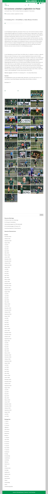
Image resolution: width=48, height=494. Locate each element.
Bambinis (6, 435)
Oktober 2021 (7, 336)
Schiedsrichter (7, 468)
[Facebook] (35, 3)
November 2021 (8, 334)
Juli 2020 (6, 365)
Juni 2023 (7, 295)
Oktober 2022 (7, 312)
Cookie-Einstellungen (32, 492)
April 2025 (7, 250)
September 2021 (8, 338)
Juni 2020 (7, 367)
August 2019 (7, 387)
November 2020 (8, 357)
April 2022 (7, 324)
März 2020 (7, 373)
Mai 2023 (6, 297)
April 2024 (7, 275)
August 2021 (7, 340)
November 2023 (8, 285)
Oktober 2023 (7, 287)
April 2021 (7, 348)
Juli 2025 (6, 244)
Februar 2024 (7, 279)
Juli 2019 (6, 389)
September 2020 (8, 361)
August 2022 (7, 316)
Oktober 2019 (7, 383)
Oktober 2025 (7, 238)
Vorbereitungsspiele (9, 486)
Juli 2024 (6, 269)
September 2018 (8, 410)
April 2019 (7, 395)
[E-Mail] (40, 3)
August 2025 (7, 242)
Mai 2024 (6, 273)
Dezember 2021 (8, 332)
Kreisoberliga (7, 455)
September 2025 (8, 240)
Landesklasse (7, 457)
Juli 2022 (6, 318)
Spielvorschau (7, 474)
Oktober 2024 (7, 263)
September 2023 (8, 289)
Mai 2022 (6, 322)
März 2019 (7, 397)
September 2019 (8, 385)
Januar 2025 (7, 257)
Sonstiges (6, 470)
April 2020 (7, 371)
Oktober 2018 (7, 408)
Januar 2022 (7, 330)
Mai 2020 (6, 369)
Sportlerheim (7, 478)
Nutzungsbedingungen (20, 492)
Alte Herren (7, 429)
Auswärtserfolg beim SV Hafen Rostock (13, 228)
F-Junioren (7, 445)
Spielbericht (7, 472)
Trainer (6, 480)
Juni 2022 (7, 320)
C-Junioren (7, 437)
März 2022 (7, 326)
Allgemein (7, 427)
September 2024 (8, 265)
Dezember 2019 (8, 379)
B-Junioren (7, 431)
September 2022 (8, 314)
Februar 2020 (7, 375)
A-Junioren (7, 425)
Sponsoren (7, 476)
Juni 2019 (7, 391)
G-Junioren (7, 449)
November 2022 (8, 310)
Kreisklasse (7, 451)
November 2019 (8, 381)
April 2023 (7, 299)
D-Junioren (7, 441)
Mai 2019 (6, 393)
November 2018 (8, 406)
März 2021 (7, 350)
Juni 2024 (7, 271)
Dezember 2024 (8, 259)
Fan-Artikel (7, 447)
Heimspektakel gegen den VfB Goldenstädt (13, 224)
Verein (6, 484)
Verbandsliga (7, 482)
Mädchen (6, 462)
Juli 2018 (6, 414)
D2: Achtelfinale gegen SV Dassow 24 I (12, 226)
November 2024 (8, 261)
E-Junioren (7, 443)
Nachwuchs (7, 464)
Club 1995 (7, 439)
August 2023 (7, 291)
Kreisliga (6, 453)
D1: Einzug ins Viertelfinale (10, 222)
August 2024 (7, 267)
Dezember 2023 (8, 283)
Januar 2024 (7, 281)
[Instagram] (42, 3)
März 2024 (7, 277)
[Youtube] (38, 3)
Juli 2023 (6, 293)
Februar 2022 (7, 328)
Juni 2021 (7, 344)
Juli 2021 (6, 342)
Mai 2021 (6, 346)
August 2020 (7, 363)
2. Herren (6, 423)
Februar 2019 (7, 399)
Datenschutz (26, 492)
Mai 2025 (6, 248)
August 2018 (7, 412)
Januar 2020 (7, 377)
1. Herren (6, 421)
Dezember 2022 (8, 308)
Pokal (6, 466)
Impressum (14, 492)
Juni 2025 (7, 246)
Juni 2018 (7, 416)
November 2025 (8, 236)
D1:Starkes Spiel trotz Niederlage (11, 220)
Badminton (7, 433)
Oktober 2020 (7, 359)
